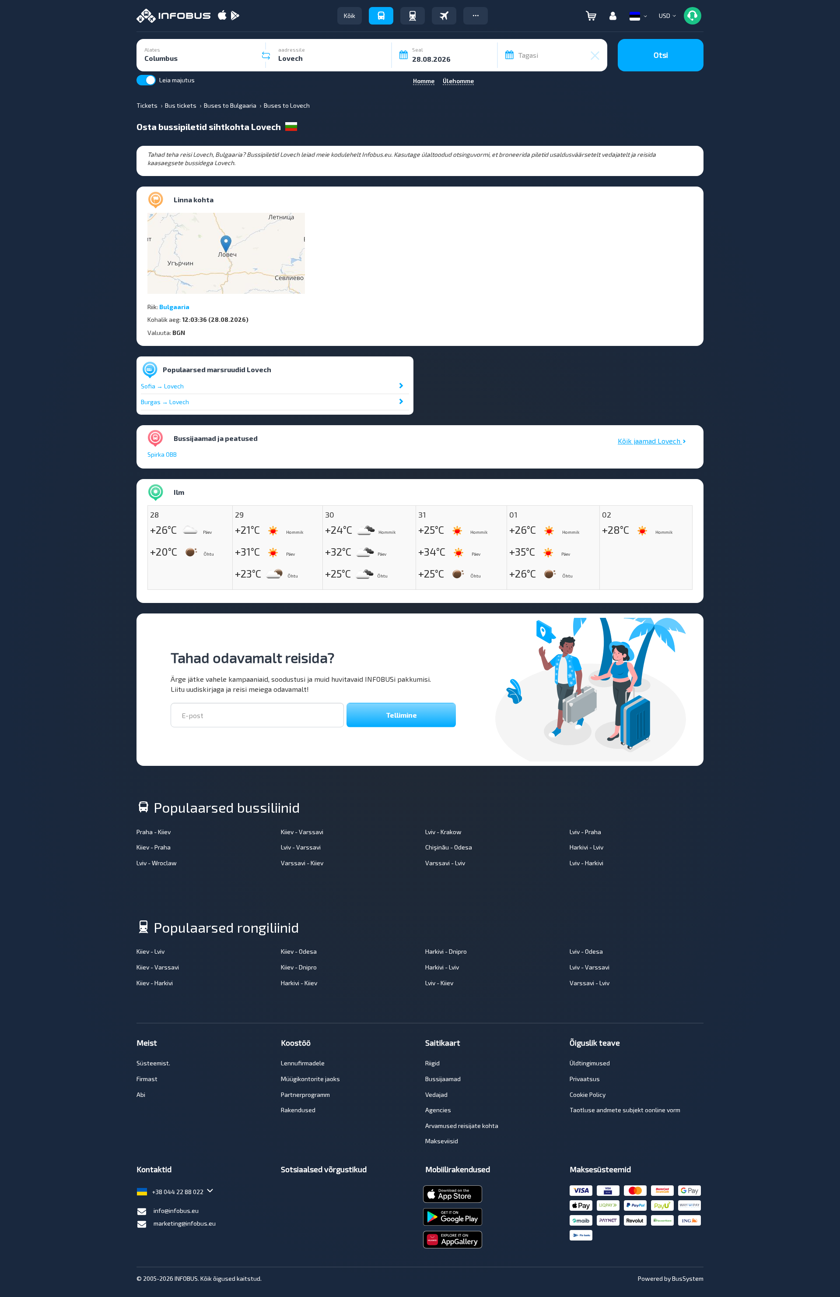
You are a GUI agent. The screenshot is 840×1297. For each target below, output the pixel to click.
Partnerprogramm (305, 1094)
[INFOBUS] (173, 16)
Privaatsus (585, 1078)
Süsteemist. (153, 1063)
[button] (475, 16)
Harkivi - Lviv (586, 847)
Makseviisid (441, 1141)
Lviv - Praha (585, 831)
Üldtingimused (590, 1063)
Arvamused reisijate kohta (461, 1125)
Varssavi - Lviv (445, 863)
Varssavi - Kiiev (302, 863)
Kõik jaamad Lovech (650, 441)
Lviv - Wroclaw (156, 863)
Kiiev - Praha (153, 847)
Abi (140, 1094)
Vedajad (436, 1094)
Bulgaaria (174, 306)
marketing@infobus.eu (185, 1223)
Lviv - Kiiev (439, 983)
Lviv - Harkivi (586, 863)
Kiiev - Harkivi (154, 983)
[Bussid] (381, 16)
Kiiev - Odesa (299, 951)
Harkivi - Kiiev (299, 983)
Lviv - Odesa (586, 951)
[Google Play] (235, 16)
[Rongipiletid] (412, 16)
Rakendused (298, 1110)
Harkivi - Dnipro (446, 951)
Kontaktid (154, 1169)
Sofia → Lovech (162, 386)
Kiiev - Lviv (150, 951)
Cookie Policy (588, 1094)
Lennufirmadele (303, 1063)
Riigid (432, 1063)
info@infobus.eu (176, 1210)
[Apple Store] (222, 16)
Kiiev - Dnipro (299, 967)
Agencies (438, 1110)
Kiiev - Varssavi (302, 831)
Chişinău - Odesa (448, 847)
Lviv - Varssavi (301, 847)
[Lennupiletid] (444, 16)
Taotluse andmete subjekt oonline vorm (625, 1110)
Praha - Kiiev (153, 831)
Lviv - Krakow (443, 831)
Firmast (147, 1078)
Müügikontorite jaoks (310, 1078)
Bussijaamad (443, 1078)
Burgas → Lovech (165, 401)
